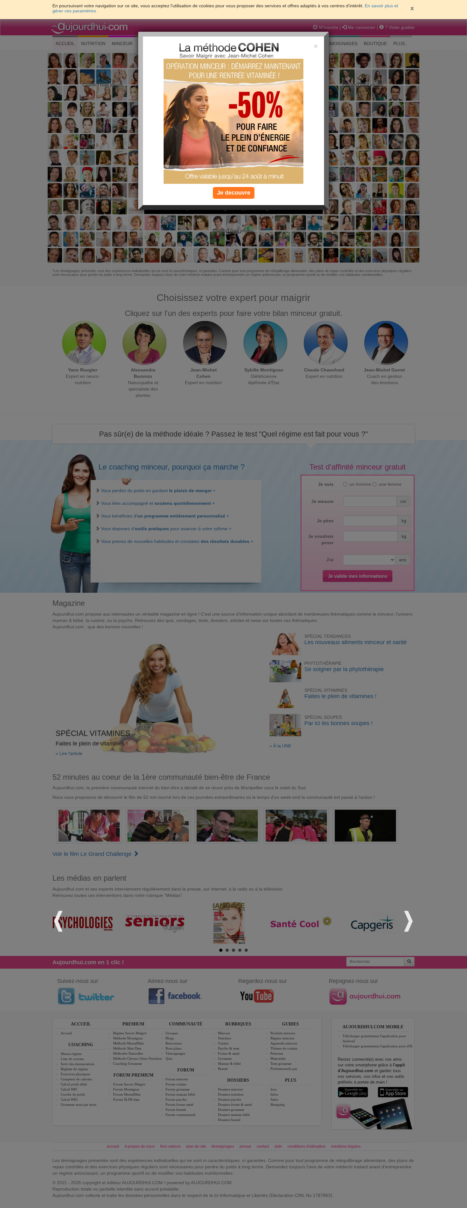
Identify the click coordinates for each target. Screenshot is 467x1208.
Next (407, 920)
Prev (59, 920)
